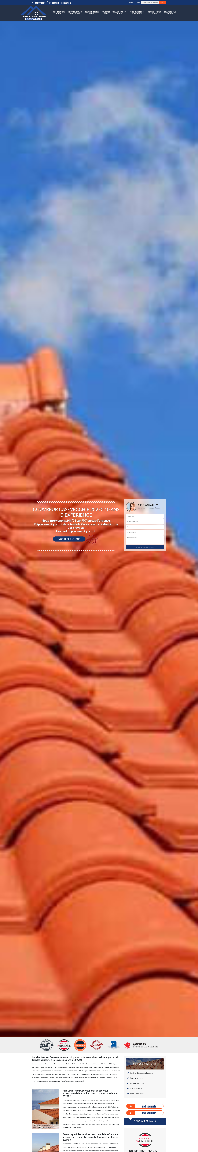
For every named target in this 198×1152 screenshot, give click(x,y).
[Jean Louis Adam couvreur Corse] (33, 13)
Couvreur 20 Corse (106, 13)
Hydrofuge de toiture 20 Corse (154, 13)
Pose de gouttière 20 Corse (59, 13)
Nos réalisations (69, 539)
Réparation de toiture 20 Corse (92, 13)
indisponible (39, 2)
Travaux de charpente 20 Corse (119, 13)
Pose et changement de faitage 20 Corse (137, 13)
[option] (99, 576)
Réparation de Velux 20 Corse (170, 13)
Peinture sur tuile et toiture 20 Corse (75, 13)
